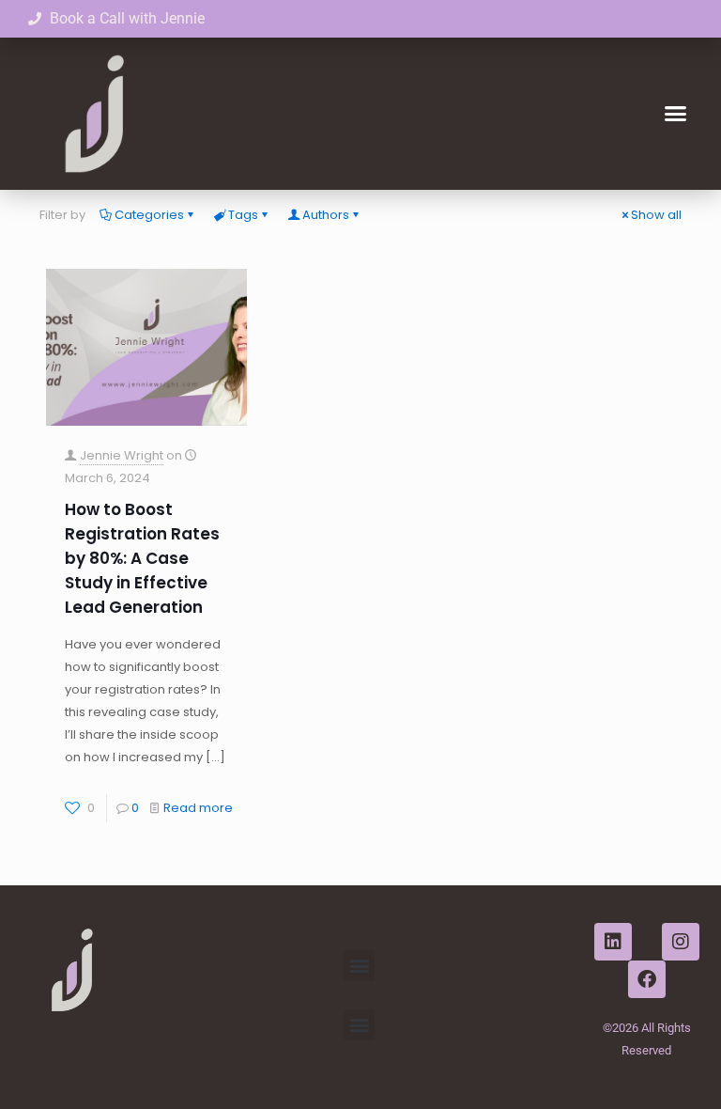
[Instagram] (680, 942)
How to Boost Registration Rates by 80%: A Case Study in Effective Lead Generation (142, 558)
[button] (675, 114)
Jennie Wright (121, 455)
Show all (656, 215)
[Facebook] (647, 979)
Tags (243, 215)
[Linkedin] (613, 942)
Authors (325, 215)
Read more (198, 808)
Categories (149, 215)
